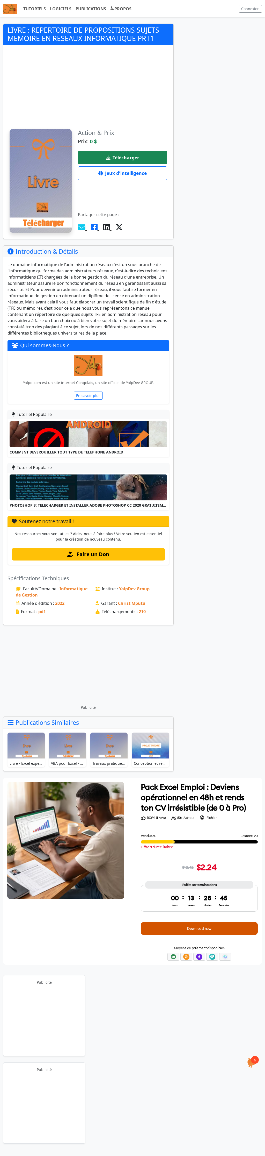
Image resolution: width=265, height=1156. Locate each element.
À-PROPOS (120, 9)
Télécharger (126, 157)
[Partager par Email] (82, 227)
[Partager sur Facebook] (95, 227)
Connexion (250, 8)
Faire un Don (92, 554)
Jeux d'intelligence (126, 173)
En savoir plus (88, 395)
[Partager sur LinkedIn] (107, 227)
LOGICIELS (60, 9)
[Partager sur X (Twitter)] (119, 227)
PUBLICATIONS (91, 9)
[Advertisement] (88, 90)
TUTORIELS (34, 9)
